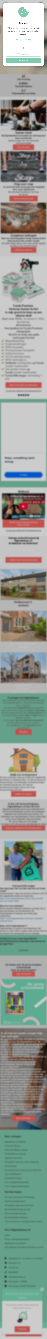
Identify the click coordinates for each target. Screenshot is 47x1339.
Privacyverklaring (23, 39)
